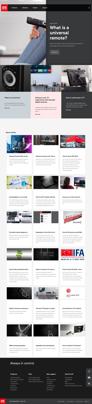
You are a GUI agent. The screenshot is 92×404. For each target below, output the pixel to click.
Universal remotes (15, 377)
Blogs (66, 381)
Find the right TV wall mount (36, 381)
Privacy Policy (70, 401)
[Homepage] (4, 7)
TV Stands (13, 385)
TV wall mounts (14, 383)
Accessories (13, 389)
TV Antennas (50, 381)
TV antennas (13, 381)
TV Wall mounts (51, 385)
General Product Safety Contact (73, 385)
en (90, 8)
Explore (35, 8)
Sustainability (68, 379)
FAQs (48, 377)
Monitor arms (13, 387)
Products (14, 8)
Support (45, 8)
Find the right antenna (34, 379)
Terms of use (79, 401)
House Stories (68, 377)
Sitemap (87, 401)
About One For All (69, 383)
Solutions (25, 8)
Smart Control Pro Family (16, 379)
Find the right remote (34, 377)
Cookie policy (61, 401)
